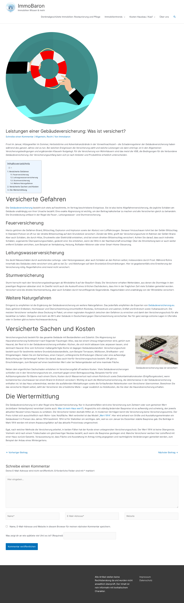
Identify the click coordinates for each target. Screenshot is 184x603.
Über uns (164, 16)
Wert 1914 (105, 415)
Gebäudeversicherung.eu (161, 305)
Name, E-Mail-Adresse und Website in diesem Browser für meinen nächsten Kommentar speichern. (60, 526)
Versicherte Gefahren (19, 171)
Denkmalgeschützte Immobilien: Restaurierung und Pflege (70, 16)
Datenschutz (145, 580)
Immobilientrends (113, 16)
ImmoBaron (31, 6)
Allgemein (40, 136)
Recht (50, 136)
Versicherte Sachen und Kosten (24, 186)
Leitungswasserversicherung (25, 177)
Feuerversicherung (21, 175)
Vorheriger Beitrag (16, 452)
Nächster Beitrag (168, 452)
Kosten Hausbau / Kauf (141, 16)
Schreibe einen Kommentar (19, 136)
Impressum (145, 577)
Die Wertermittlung (18, 190)
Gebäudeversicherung (21, 207)
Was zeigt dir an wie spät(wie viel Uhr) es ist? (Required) (34, 535)
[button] (174, 16)
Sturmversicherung (22, 180)
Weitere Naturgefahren (23, 183)
